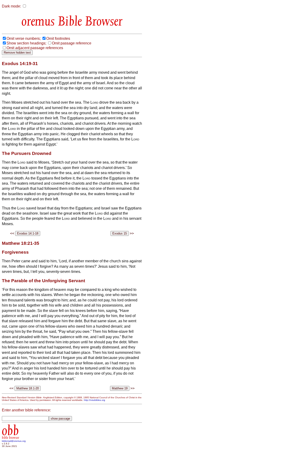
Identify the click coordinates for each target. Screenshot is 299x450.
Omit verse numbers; (24, 38)
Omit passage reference (71, 43)
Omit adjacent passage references (35, 48)
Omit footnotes (58, 38)
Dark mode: (11, 6)
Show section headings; (26, 43)
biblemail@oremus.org (14, 441)
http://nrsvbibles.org (94, 400)
